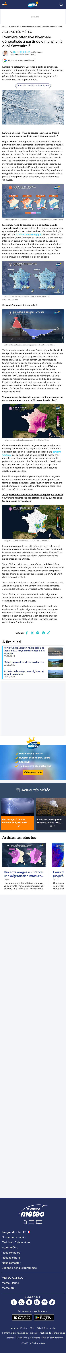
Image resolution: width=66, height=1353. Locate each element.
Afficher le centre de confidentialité (46, 1338)
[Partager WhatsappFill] (43, 632)
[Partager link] (48, 632)
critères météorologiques (29, 234)
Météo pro (8, 1288)
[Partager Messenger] (37, 632)
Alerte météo (10, 1247)
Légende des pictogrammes (19, 1268)
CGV (39, 1328)
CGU (32, 1328)
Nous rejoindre (11, 1257)
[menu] (4, 4)
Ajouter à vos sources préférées (21, 60)
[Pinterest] (44, 1302)
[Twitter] (21, 1302)
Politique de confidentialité (52, 1332)
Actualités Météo (13, 27)
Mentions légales (19, 1328)
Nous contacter (11, 1263)
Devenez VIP (35, 772)
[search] (61, 4)
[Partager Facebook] (26, 632)
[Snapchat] (29, 1302)
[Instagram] (37, 1302)
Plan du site (49, 1328)
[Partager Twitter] (32, 632)
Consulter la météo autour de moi (33, 85)
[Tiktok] (52, 1302)
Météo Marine (10, 1283)
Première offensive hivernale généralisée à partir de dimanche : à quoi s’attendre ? (42, 27)
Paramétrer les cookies (16, 1338)
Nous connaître (11, 1252)
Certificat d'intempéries (16, 1242)
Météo (3, 27)
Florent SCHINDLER (21, 52)
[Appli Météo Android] (44, 1317)
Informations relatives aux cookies (20, 1332)
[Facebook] (14, 1302)
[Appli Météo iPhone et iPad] (22, 1317)
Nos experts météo (13, 1237)
